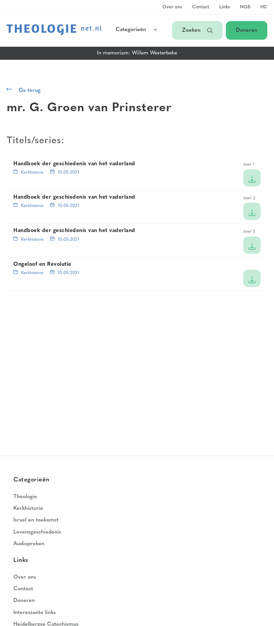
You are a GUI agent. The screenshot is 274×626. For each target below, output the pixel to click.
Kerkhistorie (32, 172)
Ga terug (29, 90)
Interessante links (34, 612)
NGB (245, 7)
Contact (200, 7)
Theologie (25, 496)
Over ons (172, 7)
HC (263, 7)
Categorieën (131, 29)
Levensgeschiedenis (37, 532)
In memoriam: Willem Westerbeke (137, 53)
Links (224, 7)
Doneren (246, 30)
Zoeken (191, 30)
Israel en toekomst (35, 520)
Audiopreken (28, 544)
